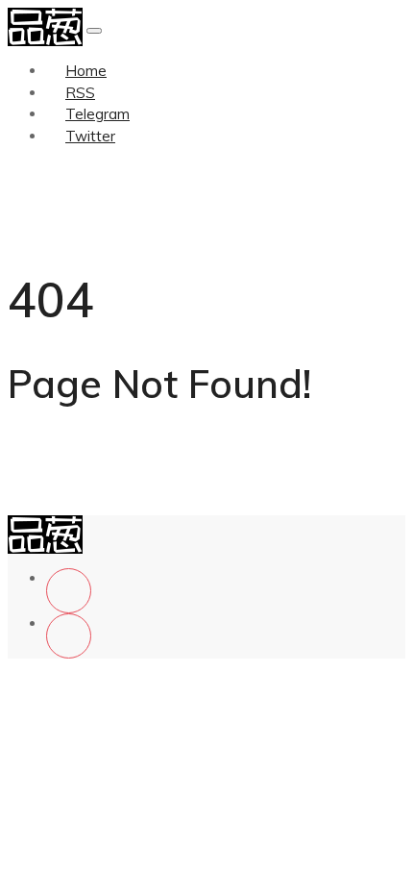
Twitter (90, 136)
